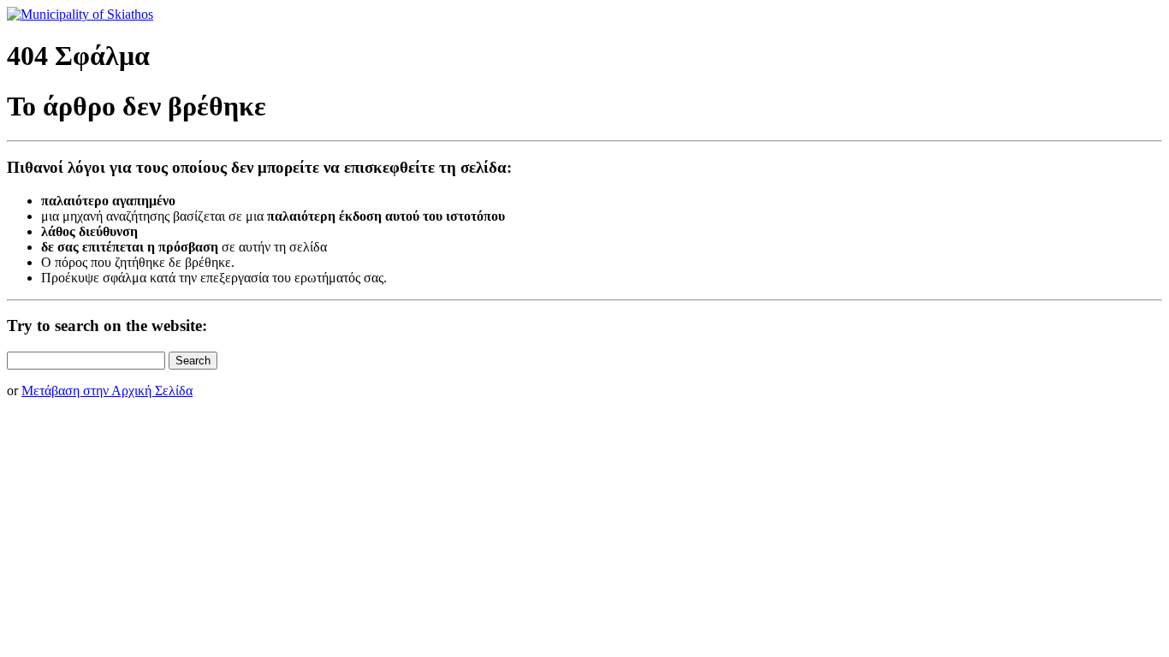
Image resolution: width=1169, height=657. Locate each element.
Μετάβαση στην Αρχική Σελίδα (107, 390)
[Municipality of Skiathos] (80, 14)
